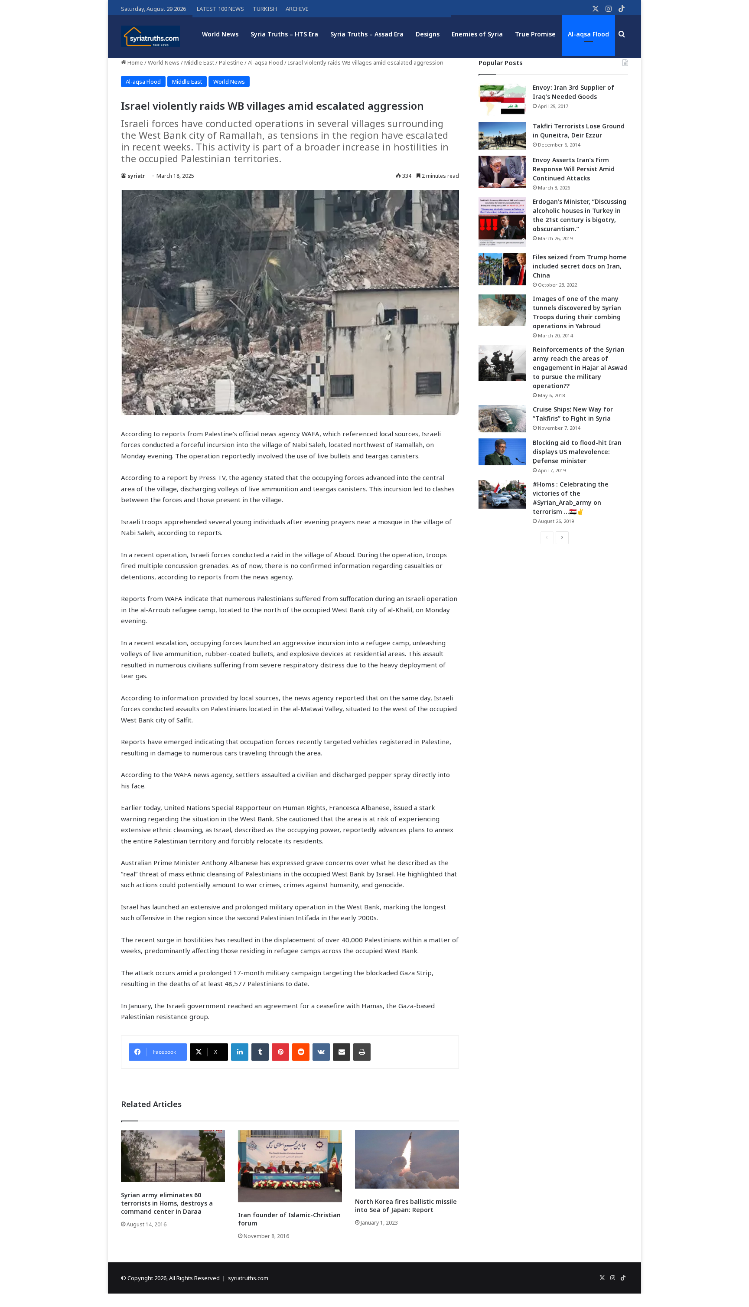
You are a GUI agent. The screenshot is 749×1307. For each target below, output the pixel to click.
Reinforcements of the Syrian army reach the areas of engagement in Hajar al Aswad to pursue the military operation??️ (580, 367)
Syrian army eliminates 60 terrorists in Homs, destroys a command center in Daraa (167, 1203)
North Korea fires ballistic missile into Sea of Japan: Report (406, 1205)
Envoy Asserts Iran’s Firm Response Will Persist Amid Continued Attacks (574, 169)
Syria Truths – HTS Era (284, 34)
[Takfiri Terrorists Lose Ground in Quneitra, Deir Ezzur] (502, 136)
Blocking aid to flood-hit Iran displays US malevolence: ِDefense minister (577, 451)
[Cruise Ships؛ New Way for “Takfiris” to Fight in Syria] (502, 419)
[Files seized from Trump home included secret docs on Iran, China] (502, 269)
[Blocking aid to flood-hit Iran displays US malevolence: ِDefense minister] (502, 451)
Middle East (199, 62)
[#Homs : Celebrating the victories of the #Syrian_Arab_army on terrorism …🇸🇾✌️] (502, 494)
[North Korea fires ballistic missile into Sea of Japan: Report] (407, 1159)
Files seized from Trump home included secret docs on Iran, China (580, 266)
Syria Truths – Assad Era (367, 34)
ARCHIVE (297, 9)
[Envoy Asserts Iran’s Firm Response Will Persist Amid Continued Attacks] (502, 172)
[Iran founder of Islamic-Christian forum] (290, 1166)
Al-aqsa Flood (588, 34)
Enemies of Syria (477, 34)
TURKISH (265, 9)
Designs (428, 34)
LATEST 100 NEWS (220, 9)
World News (220, 34)
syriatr (136, 176)
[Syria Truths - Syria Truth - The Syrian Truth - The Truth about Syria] (150, 36)
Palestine (231, 62)
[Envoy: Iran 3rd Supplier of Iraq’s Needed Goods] (502, 99)
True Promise (535, 34)
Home (134, 62)
